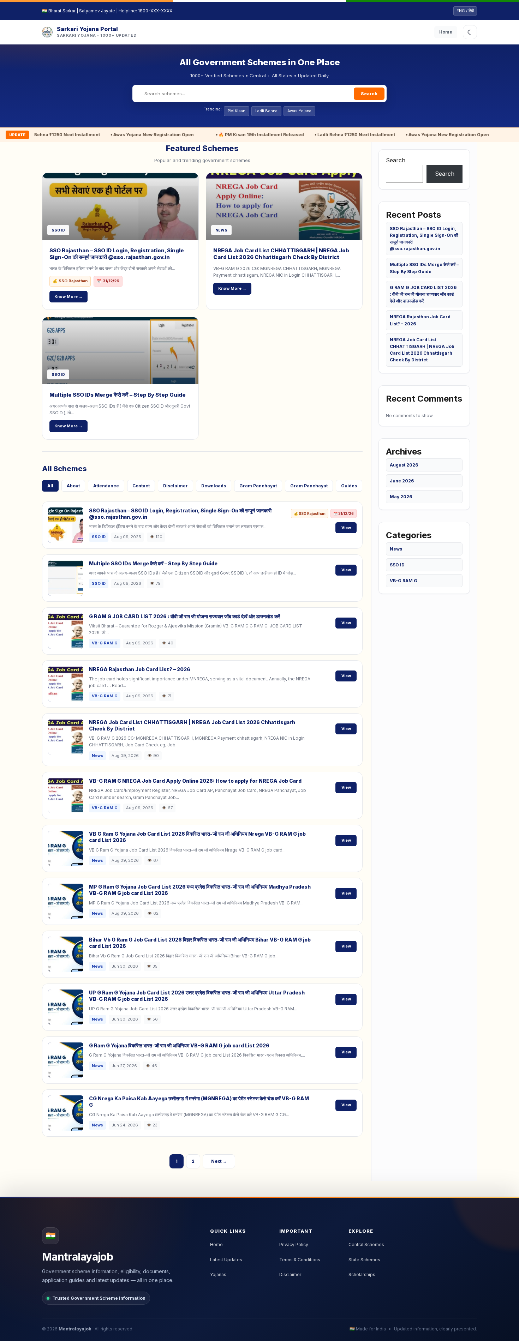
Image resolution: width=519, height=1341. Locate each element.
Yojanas (218, 1274)
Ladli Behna (266, 110)
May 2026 (401, 496)
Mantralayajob (75, 1328)
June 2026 (402, 480)
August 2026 (404, 465)
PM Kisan (236, 110)
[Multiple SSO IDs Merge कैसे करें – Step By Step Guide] (120, 350)
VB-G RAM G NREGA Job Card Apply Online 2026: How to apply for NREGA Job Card (195, 781)
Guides (349, 485)
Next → (219, 1161)
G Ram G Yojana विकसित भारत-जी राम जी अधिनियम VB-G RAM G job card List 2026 (179, 1045)
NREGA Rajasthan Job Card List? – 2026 (139, 669)
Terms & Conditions (299, 1259)
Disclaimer (175, 485)
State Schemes (364, 1259)
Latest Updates (226, 1259)
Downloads (213, 485)
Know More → (68, 296)
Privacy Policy (293, 1244)
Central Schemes (366, 1244)
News (396, 549)
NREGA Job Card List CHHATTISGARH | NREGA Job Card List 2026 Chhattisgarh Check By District (281, 254)
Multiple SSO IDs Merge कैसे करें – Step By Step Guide (117, 394)
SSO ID (397, 564)
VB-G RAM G (403, 580)
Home (445, 32)
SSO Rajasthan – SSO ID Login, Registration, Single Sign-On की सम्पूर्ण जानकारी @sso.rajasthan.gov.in (116, 254)
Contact (141, 485)
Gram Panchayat (258, 485)
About (73, 485)
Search (369, 93)
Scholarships (361, 1274)
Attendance (106, 485)
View (346, 527)
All (50, 485)
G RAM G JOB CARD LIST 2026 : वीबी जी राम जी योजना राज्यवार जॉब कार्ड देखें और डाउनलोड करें (184, 616)
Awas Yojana (299, 110)
